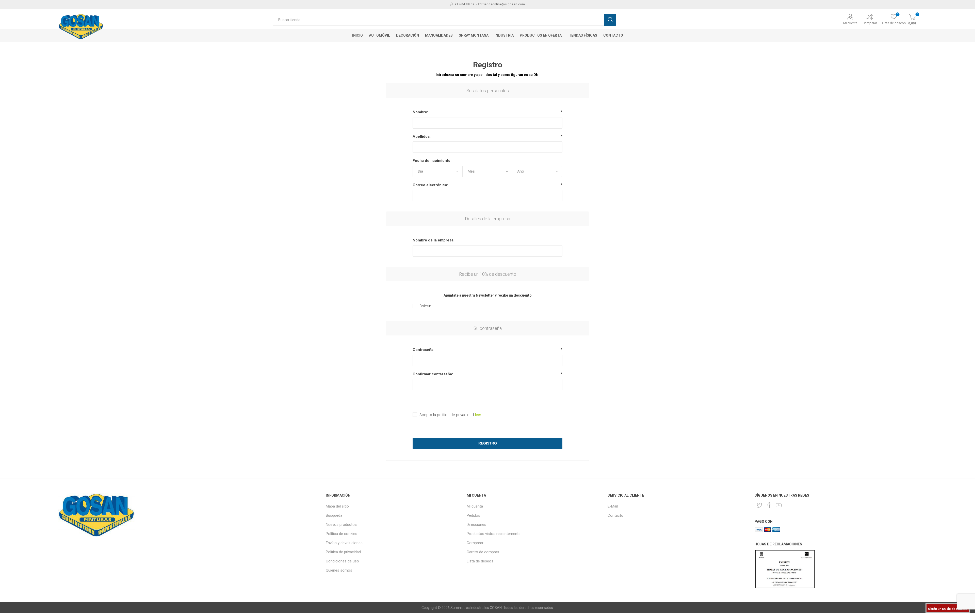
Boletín (425, 306)
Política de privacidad (343, 552)
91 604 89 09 (465, 4)
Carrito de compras (483, 552)
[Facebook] (769, 505)
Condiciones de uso (342, 561)
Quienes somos (339, 570)
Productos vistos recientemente (494, 533)
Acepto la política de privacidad (446, 414)
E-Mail (613, 506)
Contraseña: (423, 349)
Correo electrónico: (430, 185)
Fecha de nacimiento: (432, 160)
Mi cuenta (850, 23)
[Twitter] (759, 505)
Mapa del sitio (337, 506)
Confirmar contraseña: (433, 374)
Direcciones (476, 524)
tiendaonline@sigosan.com (504, 4)
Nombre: (420, 112)
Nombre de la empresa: (433, 240)
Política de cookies (341, 533)
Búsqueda (334, 515)
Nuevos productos (341, 524)
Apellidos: (422, 136)
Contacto (615, 515)
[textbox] (438, 20)
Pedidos (473, 515)
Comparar (870, 23)
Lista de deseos (480, 561)
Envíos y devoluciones (344, 543)
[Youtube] (779, 505)
